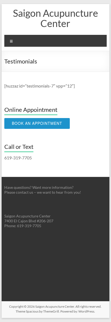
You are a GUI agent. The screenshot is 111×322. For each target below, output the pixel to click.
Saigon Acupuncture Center (55, 18)
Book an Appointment (37, 123)
